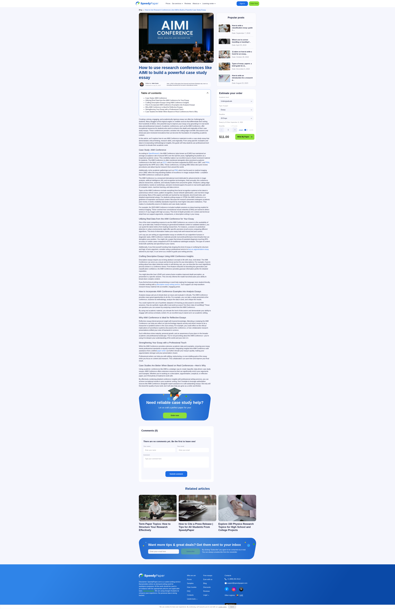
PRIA (207, 162)
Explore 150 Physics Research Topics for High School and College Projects (236, 526)
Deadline (222, 114)
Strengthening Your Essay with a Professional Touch (164, 109)
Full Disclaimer (148, 591)
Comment (146, 455)
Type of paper (223, 106)
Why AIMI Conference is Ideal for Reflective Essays (164, 107)
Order (254, 3)
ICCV (165, 162)
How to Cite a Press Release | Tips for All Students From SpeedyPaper (196, 526)
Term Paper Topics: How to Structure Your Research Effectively (155, 526)
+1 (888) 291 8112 (233, 579)
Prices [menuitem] (168, 3)
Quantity (222, 126)
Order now (175, 415)
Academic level (224, 97)
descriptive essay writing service (168, 284)
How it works (191, 587)
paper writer (161, 351)
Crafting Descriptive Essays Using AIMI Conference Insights (167, 102)
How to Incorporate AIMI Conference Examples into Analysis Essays (170, 105)
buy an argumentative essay (198, 249)
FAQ (188, 591)
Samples (190, 583)
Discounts (207, 587)
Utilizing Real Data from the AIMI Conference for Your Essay (167, 100)
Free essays (207, 575)
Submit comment (176, 474)
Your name (146, 446)
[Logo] (147, 4)
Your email (180, 446)
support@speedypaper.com (237, 583)
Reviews (206, 591)
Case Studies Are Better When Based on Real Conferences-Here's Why (171, 112)
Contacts (190, 595)
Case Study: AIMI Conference (156, 98)
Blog (140, 10)
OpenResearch (154, 153)
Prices (189, 579)
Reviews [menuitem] (188, 3)
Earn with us (207, 579)
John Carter (155, 83)
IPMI (176, 170)
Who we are (191, 575)
